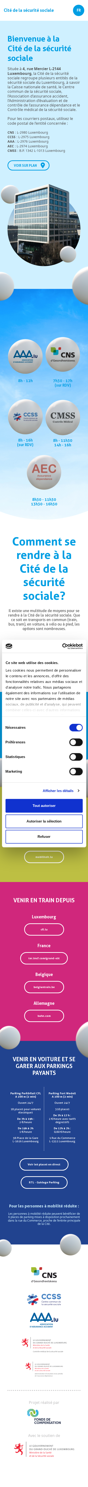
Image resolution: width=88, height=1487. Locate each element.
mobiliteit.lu (44, 857)
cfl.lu (44, 929)
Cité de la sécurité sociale (29, 10)
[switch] (76, 742)
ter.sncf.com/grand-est (44, 958)
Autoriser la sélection (44, 821)
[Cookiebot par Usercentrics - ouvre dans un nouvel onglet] (63, 646)
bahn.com (44, 1016)
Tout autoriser (44, 806)
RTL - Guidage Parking (44, 1182)
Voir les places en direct (44, 1164)
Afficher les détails (58, 791)
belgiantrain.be (44, 987)
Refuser (44, 837)
